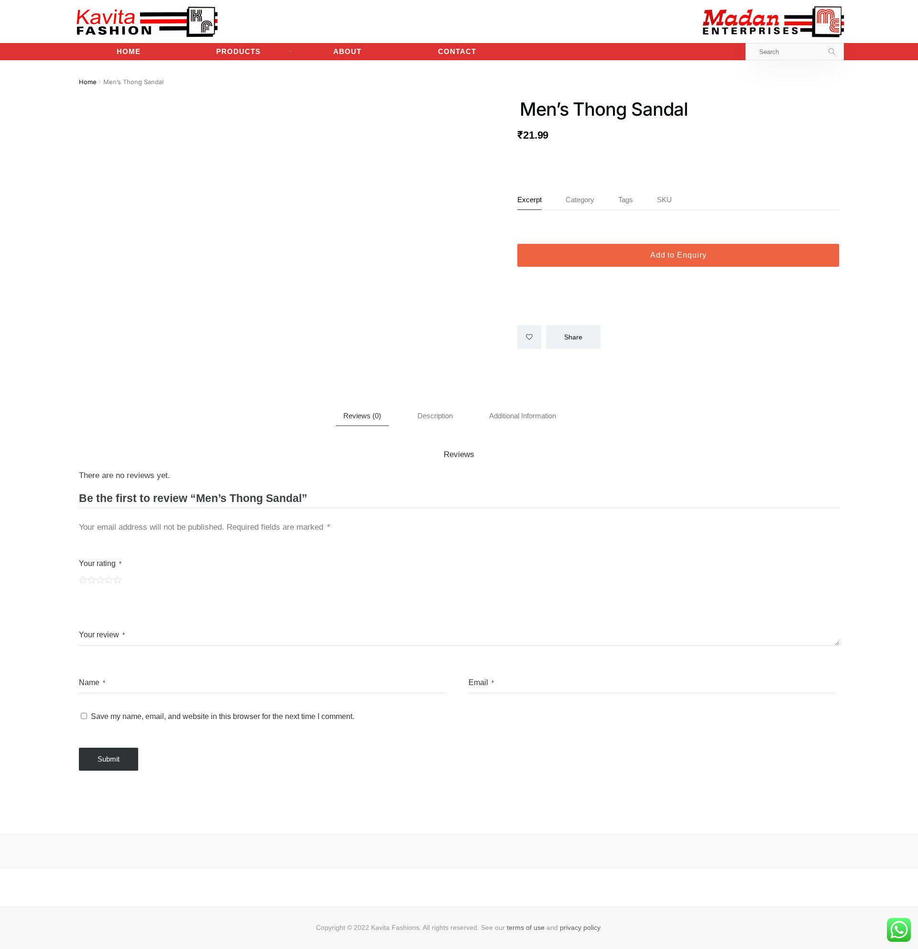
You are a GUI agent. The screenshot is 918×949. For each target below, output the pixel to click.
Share (573, 337)
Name (92, 682)
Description (435, 416)
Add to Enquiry (678, 255)
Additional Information (522, 416)
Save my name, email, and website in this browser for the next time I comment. (222, 716)
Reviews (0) (362, 416)
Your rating (100, 563)
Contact (457, 51)
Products (238, 51)
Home (129, 51)
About (347, 51)
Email (481, 682)
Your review (102, 635)
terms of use (526, 927)
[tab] (362, 416)
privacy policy (580, 927)
